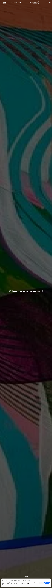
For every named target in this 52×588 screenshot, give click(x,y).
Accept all (47, 582)
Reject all (41, 582)
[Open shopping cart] (46, 2)
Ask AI (35, 2)
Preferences (35, 582)
